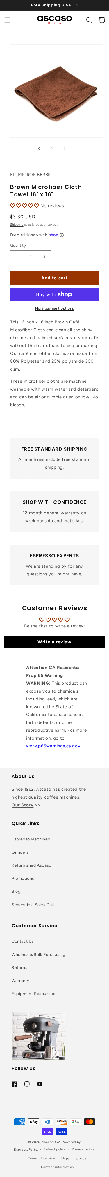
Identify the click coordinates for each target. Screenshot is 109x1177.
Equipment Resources (33, 993)
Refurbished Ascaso (31, 865)
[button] (7, 20)
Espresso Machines (31, 839)
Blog (16, 891)
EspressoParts (25, 1149)
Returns (19, 967)
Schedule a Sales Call (33, 904)
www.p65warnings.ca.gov (53, 746)
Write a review (54, 642)
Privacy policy (83, 1149)
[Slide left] (39, 148)
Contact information (57, 1167)
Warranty (20, 980)
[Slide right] (64, 148)
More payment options (54, 308)
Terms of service (41, 1158)
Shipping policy (74, 1158)
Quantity (18, 245)
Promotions (23, 878)
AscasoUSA (51, 1142)
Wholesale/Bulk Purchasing (38, 954)
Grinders (20, 852)
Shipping (17, 224)
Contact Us (23, 941)
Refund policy (55, 1149)
